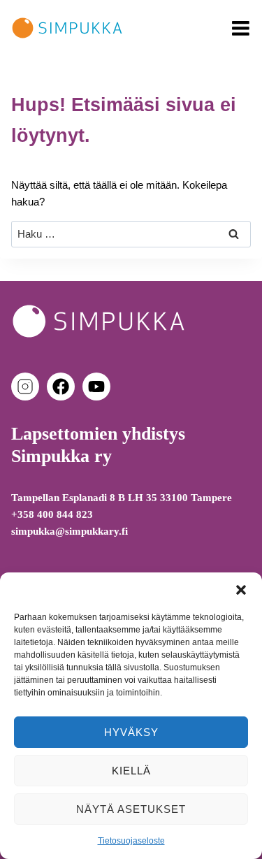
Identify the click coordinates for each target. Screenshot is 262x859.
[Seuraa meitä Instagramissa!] (28, 386)
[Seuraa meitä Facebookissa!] (63, 386)
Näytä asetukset (131, 809)
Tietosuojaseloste (131, 841)
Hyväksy (131, 732)
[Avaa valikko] (241, 28)
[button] (241, 590)
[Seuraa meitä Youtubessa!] (96, 386)
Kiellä (131, 771)
